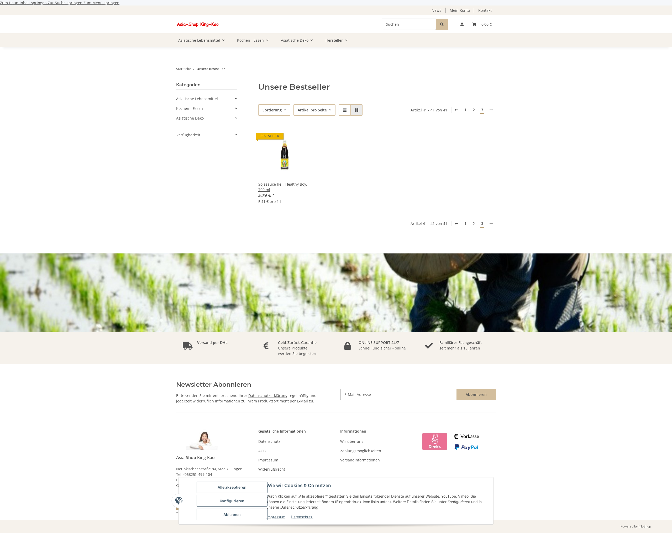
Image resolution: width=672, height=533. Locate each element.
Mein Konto (460, 10)
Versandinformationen (360, 459)
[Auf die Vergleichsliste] (302, 137)
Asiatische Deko (190, 118)
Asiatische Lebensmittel (197, 98)
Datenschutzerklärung (267, 395)
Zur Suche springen (65, 2)
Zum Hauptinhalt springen (24, 2)
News (436, 10)
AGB (262, 450)
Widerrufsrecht (271, 469)
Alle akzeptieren (232, 487)
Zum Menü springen (101, 2)
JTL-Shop (644, 526)
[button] (462, 24)
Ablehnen (232, 514)
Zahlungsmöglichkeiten (360, 450)
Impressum (275, 517)
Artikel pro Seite (312, 109)
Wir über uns (351, 441)
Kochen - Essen (189, 108)
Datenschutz (302, 517)
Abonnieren (476, 394)
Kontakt (485, 10)
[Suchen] (442, 24)
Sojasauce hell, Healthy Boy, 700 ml (282, 187)
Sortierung (272, 109)
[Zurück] (456, 109)
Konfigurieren (232, 501)
